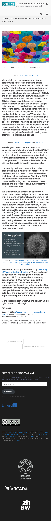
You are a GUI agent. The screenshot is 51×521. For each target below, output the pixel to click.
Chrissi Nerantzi (40, 434)
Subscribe (8, 392)
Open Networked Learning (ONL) (15, 432)
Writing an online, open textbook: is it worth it (23, 313)
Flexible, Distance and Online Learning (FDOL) (25, 433)
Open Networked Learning (32, 3)
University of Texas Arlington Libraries (24, 271)
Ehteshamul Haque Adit (24, 142)
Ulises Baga (24, 75)
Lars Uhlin (9, 436)
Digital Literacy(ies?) (14, 341)
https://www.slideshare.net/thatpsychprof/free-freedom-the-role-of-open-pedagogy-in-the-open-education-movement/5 (25, 262)
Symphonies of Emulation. (34, 346)
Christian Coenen (33, 67)
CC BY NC (31, 436)
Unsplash (34, 75)
